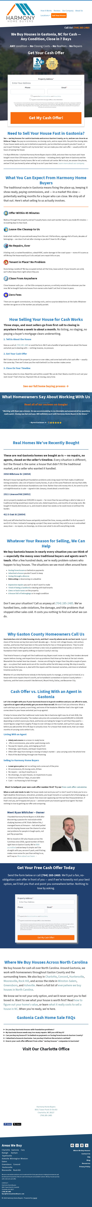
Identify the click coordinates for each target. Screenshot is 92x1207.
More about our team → (27, 856)
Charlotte (51, 977)
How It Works (46, 10)
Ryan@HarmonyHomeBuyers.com (13, 1194)
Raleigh (5, 1153)
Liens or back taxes (16, 590)
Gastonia (15, 1150)
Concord (63, 977)
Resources (86, 1163)
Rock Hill (24, 981)
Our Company (67, 10)
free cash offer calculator (74, 787)
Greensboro (11, 985)
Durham (14, 1153)
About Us (79, 10)
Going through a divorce (18, 576)
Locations (45, 15)
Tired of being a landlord (19, 587)
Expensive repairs (15, 584)
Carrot (35, 1198)
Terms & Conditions (45, 96)
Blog (88, 1160)
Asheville (29, 985)
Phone (27, 87)
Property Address (46, 79)
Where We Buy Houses (81, 1150)
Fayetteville (7, 1155)
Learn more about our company (71, 163)
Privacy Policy (57, 96)
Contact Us (85, 1154)
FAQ (88, 1157)
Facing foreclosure (16, 570)
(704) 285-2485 (81, 27)
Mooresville (10, 981)
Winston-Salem (67, 981)
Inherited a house (16, 573)
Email (64, 87)
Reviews (57, 10)
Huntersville (76, 977)
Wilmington (15, 1158)
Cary (23, 1150)
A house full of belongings (19, 593)
